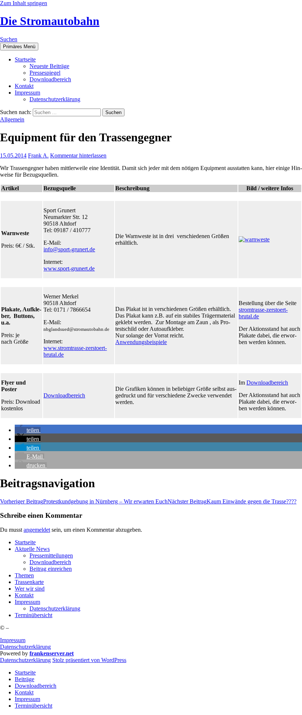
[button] (28, 430)
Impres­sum (27, 92)
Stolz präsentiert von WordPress (89, 660)
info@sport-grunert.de (69, 249)
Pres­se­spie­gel (44, 73)
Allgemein (12, 119)
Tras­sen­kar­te (29, 582)
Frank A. (38, 155)
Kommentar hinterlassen (78, 155)
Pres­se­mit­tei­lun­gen (51, 555)
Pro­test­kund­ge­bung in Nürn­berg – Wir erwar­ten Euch (84, 501)
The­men (24, 575)
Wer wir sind (30, 588)
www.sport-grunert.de (69, 268)
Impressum (12, 640)
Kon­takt (24, 86)
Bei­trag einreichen (50, 569)
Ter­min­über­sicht (33, 615)
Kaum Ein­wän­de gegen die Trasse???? (232, 501)
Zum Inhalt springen (23, 3)
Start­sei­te (25, 59)
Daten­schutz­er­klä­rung (54, 99)
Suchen (8, 39)
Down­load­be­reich (50, 79)
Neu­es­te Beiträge (49, 66)
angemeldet (37, 530)
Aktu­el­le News (32, 549)
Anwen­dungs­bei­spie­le (141, 342)
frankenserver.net (51, 653)
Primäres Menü (19, 46)
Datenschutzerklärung (25, 647)
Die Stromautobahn (49, 21)
